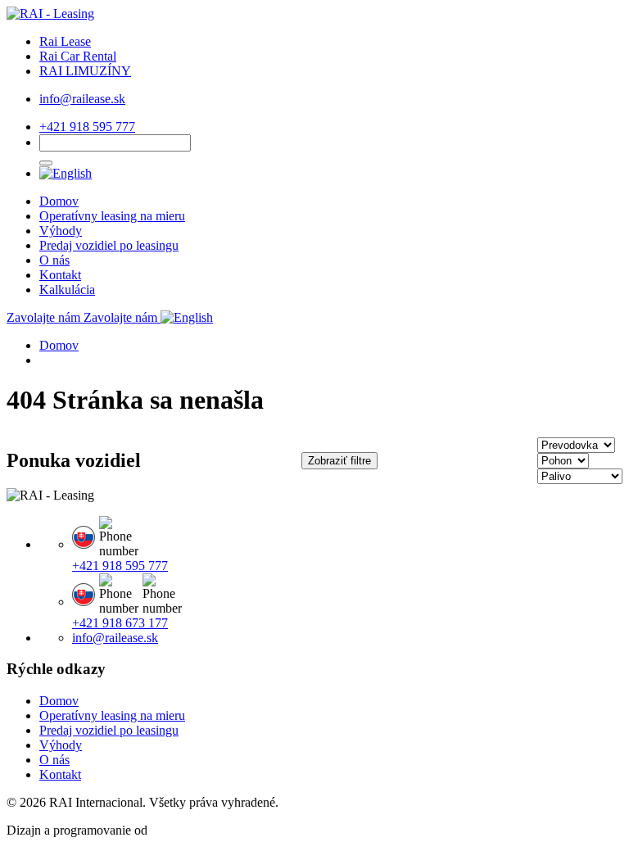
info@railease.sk (82, 99)
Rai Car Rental (77, 56)
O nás (54, 260)
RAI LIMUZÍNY (85, 71)
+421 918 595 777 (87, 127)
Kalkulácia (67, 289)
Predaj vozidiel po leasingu (109, 245)
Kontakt (60, 275)
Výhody (60, 231)
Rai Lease (65, 41)
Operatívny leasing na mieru (112, 216)
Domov (59, 201)
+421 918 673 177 (120, 623)
